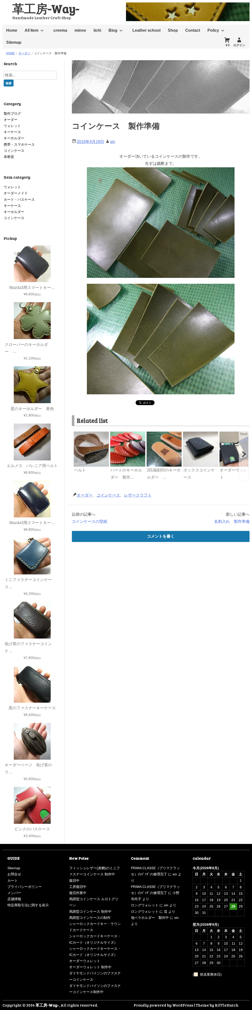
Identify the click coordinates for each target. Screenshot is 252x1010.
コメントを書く (160, 536)
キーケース (12, 132)
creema (60, 30)
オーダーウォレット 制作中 (90, 967)
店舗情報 (14, 899)
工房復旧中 (77, 887)
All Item (31, 30)
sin (112, 142)
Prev (77, 434)
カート (12, 880)
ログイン (239, 45)
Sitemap (13, 42)
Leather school (146, 30)
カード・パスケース (19, 199)
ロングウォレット (144, 905)
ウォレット (12, 126)
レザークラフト (138, 495)
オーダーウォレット (84, 961)
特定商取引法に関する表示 (28, 905)
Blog (113, 30)
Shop (173, 30)
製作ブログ (12, 113)
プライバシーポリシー (24, 887)
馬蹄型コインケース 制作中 (90, 911)
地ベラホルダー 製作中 (150, 918)
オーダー (85, 495)
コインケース (108, 495)
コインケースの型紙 (89, 521)
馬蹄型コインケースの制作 (89, 918)
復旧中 (74, 880)
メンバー (14, 893)
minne (80, 30)
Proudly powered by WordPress (163, 1005)
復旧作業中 (77, 893)
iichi (97, 30)
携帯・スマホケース (19, 144)
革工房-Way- (45, 8)
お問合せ (14, 874)
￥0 (227, 45)
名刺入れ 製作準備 (232, 521)
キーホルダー (14, 138)
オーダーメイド (16, 193)
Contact (192, 30)
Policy (213, 30)
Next (243, 434)
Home (11, 30)
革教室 (9, 157)
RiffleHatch (226, 1005)
